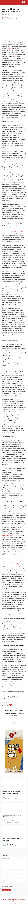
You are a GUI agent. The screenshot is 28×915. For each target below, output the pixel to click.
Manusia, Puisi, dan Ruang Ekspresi (14, 710)
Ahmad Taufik (5, 17)
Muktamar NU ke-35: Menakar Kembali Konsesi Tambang (11, 792)
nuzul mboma (10, 844)
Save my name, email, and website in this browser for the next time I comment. (13, 885)
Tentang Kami (5, 899)
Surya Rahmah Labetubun (12, 820)
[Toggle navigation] (23, 2)
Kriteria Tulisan (18, 899)
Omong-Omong (12, 903)
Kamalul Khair (10, 797)
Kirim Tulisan (11, 899)
